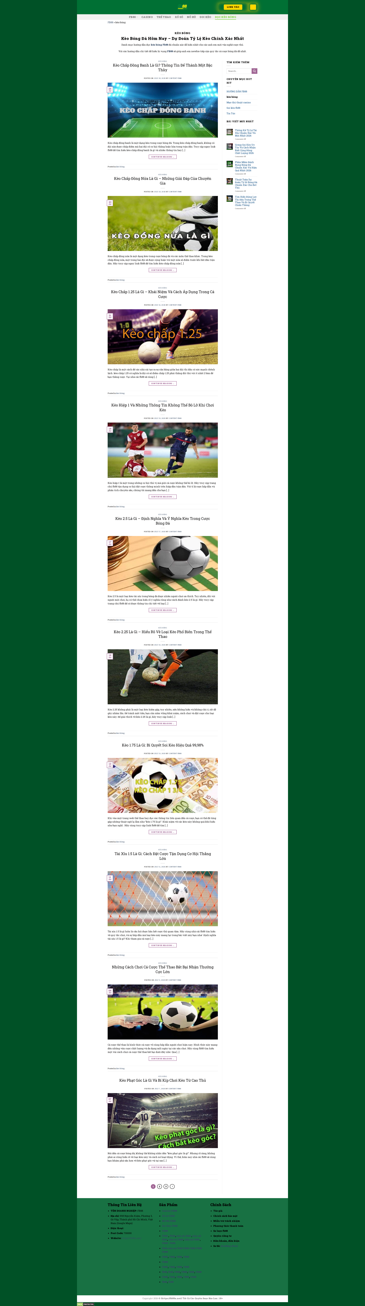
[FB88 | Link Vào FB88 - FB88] (182, 7)
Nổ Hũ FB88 (169, 1220)
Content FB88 (175, 78)
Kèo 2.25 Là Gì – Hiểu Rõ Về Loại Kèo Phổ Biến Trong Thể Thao (163, 634)
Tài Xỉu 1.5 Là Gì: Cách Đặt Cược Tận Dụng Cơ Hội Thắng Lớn (162, 856)
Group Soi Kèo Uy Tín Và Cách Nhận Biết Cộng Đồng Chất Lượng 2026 (245, 148)
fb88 (164, 1248)
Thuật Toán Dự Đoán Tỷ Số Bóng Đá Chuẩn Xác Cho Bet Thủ (246, 183)
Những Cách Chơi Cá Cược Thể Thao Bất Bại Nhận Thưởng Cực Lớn (163, 969)
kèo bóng (162, 61)
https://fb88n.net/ (131, 1238)
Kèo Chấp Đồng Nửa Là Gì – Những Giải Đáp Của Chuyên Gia (162, 181)
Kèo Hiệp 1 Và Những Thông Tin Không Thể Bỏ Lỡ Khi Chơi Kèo (162, 407)
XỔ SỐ (179, 17)
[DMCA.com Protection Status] (85, 1303)
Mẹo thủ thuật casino (239, 102)
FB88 (132, 17)
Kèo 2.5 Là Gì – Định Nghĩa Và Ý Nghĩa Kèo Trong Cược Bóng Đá (162, 521)
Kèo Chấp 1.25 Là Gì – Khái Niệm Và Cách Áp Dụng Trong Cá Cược (162, 294)
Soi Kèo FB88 (170, 1225)
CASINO (147, 17)
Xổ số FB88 (168, 1215)
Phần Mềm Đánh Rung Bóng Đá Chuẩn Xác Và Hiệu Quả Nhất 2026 (246, 166)
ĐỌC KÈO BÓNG (225, 17)
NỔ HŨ (191, 17)
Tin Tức (231, 113)
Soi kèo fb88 (233, 107)
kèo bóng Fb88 (159, 44)
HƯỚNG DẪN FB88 (237, 91)
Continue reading (163, 157)
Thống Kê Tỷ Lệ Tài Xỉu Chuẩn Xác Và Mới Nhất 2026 (246, 133)
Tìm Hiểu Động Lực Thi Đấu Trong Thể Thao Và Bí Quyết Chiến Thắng (246, 200)
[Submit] (254, 71)
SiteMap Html (229, 1245)
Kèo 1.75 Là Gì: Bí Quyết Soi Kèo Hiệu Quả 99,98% (163, 745)
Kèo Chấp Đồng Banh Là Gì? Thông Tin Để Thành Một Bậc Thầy (162, 67)
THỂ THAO (164, 17)
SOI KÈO (205, 17)
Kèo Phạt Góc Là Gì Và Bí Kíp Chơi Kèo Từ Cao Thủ (162, 1080)
